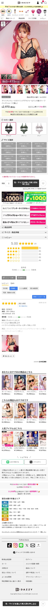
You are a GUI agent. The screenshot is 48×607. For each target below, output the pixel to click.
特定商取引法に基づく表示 (11, 581)
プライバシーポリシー (34, 577)
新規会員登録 (6, 559)
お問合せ (5, 568)
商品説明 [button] (8, 227)
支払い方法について (9, 572)
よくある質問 (6, 577)
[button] (45, 51)
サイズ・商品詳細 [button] (11, 232)
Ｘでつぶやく (37, 462)
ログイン (31, 107)
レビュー (43, 18)
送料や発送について (33, 572)
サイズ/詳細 (32, 18)
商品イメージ (10, 18)
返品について (30, 568)
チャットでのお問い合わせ (25, 552)
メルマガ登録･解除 (32, 564)
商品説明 (22, 18)
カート (4, 564)
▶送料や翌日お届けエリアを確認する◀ (24, 114)
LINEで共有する (14, 462)
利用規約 (29, 581)
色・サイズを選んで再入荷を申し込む (20, 604)
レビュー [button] (8, 237)
